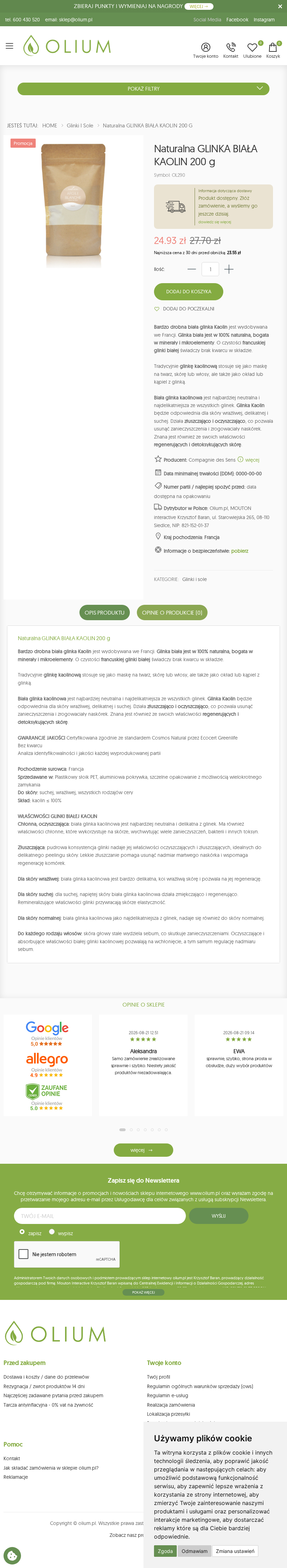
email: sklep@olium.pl (68, 19)
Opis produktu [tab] (105, 612)
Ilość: (159, 269)
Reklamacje (16, 1477)
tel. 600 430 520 (22, 19)
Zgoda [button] (165, 1551)
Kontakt (12, 1458)
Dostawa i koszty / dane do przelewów (46, 1377)
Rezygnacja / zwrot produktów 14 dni (44, 1386)
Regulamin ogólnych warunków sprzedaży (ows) (200, 1386)
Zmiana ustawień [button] (235, 1551)
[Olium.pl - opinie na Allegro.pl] (48, 1065)
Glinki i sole (194, 579)
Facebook (237, 19)
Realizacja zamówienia (171, 1405)
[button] (205, 51)
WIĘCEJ (197, 6)
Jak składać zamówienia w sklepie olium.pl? (51, 1468)
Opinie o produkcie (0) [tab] (172, 612)
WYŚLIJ (219, 1216)
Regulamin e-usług (167, 1395)
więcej (251, 460)
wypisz (65, 1233)
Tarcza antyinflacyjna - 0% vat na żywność (48, 1405)
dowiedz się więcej (214, 221)
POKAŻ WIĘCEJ (143, 1292)
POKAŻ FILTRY (144, 88)
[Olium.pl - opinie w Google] (48, 1034)
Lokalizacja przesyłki (168, 1414)
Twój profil (158, 1377)
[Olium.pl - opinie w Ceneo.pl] (48, 1097)
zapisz (34, 1233)
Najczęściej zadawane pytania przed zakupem (53, 1395)
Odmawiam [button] (195, 1551)
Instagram (264, 19)
